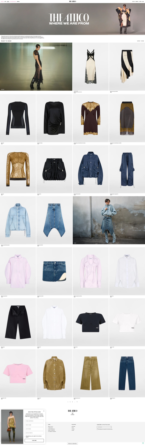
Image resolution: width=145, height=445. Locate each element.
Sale (5, 1)
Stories (73, 430)
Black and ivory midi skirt (114, 91)
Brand (18, 1)
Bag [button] (143, 1)
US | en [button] (133, 1)
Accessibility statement (52, 431)
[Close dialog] (44, 411)
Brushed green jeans (77, 398)
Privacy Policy (50, 426)
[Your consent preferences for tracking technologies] (143, 443)
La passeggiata (13, 1)
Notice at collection (72, 443)
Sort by (138, 41)
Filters (142, 41)
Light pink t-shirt (3, 398)
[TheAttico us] (72, 1)
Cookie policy (50, 427)
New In (2, 1)
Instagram (73, 426)
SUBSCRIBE (34, 440)
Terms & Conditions (51, 430)
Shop (8, 1)
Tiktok (73, 427)
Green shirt (39, 398)
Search (136, 1)
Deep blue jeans (112, 398)
